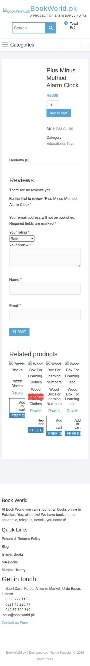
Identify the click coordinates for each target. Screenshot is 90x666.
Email (15, 305)
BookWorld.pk (53, 8)
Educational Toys (60, 143)
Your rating (19, 232)
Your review (20, 244)
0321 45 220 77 (17, 604)
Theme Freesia (60, 652)
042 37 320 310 (17, 609)
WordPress (45, 658)
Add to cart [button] (22, 406)
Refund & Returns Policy (21, 538)
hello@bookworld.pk (18, 614)
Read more (42, 422)
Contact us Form (15, 622)
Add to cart (58, 112)
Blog (5, 546)
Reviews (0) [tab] (19, 160)
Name (15, 279)
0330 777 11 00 (17, 598)
